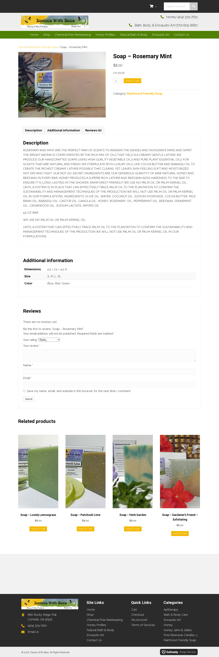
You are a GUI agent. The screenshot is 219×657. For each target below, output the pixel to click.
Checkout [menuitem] (137, 614)
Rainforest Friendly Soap (43, 47)
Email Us (33, 631)
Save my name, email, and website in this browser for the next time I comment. (79, 391)
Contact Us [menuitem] (94, 640)
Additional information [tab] (63, 130)
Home (22, 47)
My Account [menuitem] (139, 619)
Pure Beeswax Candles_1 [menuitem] (181, 635)
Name (28, 365)
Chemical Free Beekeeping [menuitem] (105, 619)
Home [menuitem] (91, 609)
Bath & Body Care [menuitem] (176, 614)
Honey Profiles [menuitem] (96, 625)
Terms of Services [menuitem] (143, 625)
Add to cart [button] (38, 528)
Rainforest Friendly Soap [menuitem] (180, 640)
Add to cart (132, 80)
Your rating (31, 339)
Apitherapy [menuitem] (171, 609)
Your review (31, 345)
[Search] (194, 6)
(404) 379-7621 (187, 17)
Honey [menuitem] (168, 625)
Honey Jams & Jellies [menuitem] (178, 630)
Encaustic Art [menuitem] (95, 635)
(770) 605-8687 (186, 25)
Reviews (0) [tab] (93, 130)
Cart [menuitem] (134, 609)
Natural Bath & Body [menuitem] (100, 630)
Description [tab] (33, 130)
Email (27, 378)
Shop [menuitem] (90, 614)
